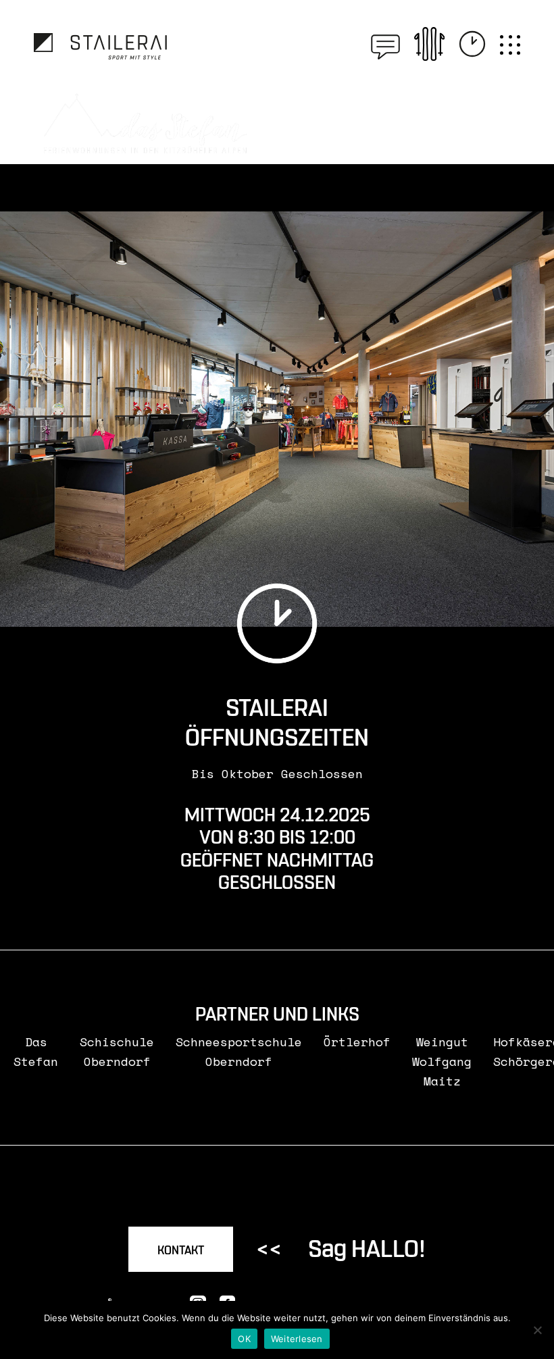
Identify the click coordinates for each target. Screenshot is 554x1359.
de (359, 43)
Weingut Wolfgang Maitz (442, 1061)
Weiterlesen (297, 1338)
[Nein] (537, 1330)
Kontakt (180, 1251)
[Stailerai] (100, 46)
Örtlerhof (357, 1041)
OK (244, 1338)
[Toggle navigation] (510, 45)
